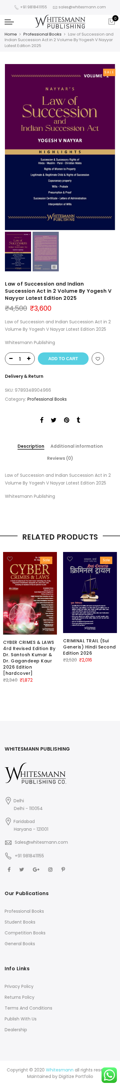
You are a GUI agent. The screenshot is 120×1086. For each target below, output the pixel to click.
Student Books (20, 922)
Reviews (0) (60, 458)
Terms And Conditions (28, 1008)
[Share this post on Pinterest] (66, 421)
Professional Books (42, 34)
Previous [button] (20, 147)
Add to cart (63, 358)
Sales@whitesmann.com (41, 842)
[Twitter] (22, 869)
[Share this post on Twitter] (54, 421)
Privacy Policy (19, 986)
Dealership (16, 1030)
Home (11, 34)
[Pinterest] (64, 869)
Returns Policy (19, 997)
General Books (20, 944)
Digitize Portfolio (76, 1076)
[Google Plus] (37, 869)
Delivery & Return (24, 376)
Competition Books (25, 933)
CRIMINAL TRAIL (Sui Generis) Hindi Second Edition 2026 (89, 647)
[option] (60, 147)
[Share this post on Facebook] (41, 421)
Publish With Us (21, 1019)
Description (31, 446)
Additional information (76, 446)
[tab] (30, 447)
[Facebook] (10, 869)
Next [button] (104, 147)
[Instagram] (51, 869)
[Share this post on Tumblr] (78, 421)
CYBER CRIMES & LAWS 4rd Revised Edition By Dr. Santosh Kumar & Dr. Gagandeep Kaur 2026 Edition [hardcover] (29, 657)
